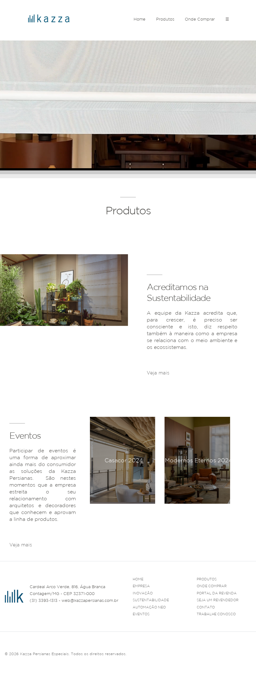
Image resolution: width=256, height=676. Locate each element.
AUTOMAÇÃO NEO (149, 607)
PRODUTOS (207, 579)
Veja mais (158, 372)
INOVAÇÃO (143, 593)
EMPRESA (141, 586)
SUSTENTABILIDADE (151, 600)
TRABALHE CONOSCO (216, 614)
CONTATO (206, 607)
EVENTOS (141, 614)
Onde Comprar (200, 19)
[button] (225, 511)
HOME (138, 579)
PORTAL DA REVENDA (217, 593)
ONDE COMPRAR (212, 586)
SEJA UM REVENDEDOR (218, 600)
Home (139, 19)
